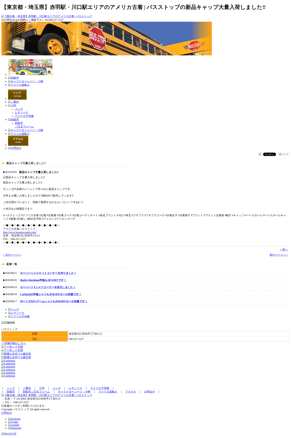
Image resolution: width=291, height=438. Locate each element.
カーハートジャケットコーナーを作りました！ (48, 273)
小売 (41, 388)
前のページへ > (279, 254)
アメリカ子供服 (24, 116)
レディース (21, 112)
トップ (11, 388)
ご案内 (27, 388)
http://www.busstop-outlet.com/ (19, 232)
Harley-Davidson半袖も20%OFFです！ (43, 280)
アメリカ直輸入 (107, 391)
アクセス (130, 391)
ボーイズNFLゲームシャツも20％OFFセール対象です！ (54, 301)
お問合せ (149, 391)
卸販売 (11, 391)
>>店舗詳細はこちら (13, 343)
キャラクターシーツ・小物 (74, 391)
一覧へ (284, 249)
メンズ (19, 109)
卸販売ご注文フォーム (36, 391)
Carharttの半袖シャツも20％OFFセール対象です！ (51, 294)
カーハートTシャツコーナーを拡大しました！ (48, 287)
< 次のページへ (12, 254)
